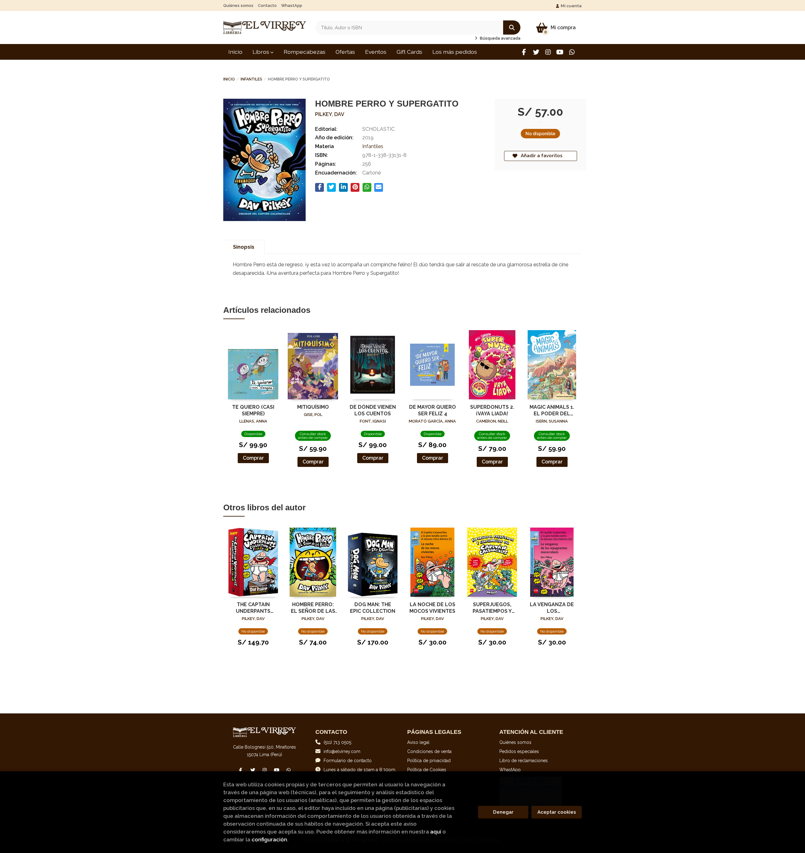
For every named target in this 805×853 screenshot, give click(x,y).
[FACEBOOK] (524, 52)
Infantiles (251, 79)
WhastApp (291, 5)
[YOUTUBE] (560, 52)
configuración (269, 839)
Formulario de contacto (348, 760)
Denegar (503, 812)
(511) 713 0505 (337, 742)
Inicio (229, 79)
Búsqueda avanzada (499, 38)
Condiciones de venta (429, 751)
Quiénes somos (238, 5)
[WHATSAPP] (572, 52)
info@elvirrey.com (342, 751)
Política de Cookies (426, 769)
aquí (435, 831)
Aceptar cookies (556, 812)
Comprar (253, 458)
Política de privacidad (429, 760)
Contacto (267, 5)
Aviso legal (418, 742)
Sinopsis (243, 247)
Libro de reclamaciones (523, 760)
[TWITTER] (536, 52)
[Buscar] (511, 27)
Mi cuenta (571, 5)
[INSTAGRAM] (548, 52)
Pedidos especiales (519, 751)
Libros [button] (261, 51)
